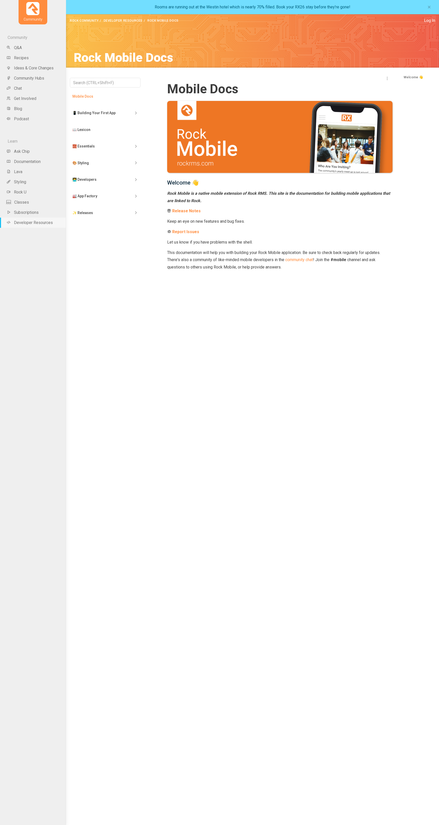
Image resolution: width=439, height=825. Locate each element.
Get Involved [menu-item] (25, 98)
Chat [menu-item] (18, 88)
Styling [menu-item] (20, 181)
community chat (299, 259)
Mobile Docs (82, 96)
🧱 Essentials (83, 146)
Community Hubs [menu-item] (29, 78)
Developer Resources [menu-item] (33, 222)
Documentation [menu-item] (27, 161)
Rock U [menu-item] (20, 192)
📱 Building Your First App (94, 113)
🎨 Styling (80, 163)
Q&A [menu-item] (18, 47)
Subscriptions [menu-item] (26, 212)
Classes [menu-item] (21, 202)
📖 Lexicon (81, 130)
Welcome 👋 (413, 77)
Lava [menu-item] (18, 171)
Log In (429, 20)
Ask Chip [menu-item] (22, 151)
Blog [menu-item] (18, 108)
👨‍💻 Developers (84, 179)
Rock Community (84, 20)
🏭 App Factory (84, 196)
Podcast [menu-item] (21, 118)
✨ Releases (82, 213)
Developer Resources (123, 20)
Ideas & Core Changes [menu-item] (34, 68)
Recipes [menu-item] (21, 57)
